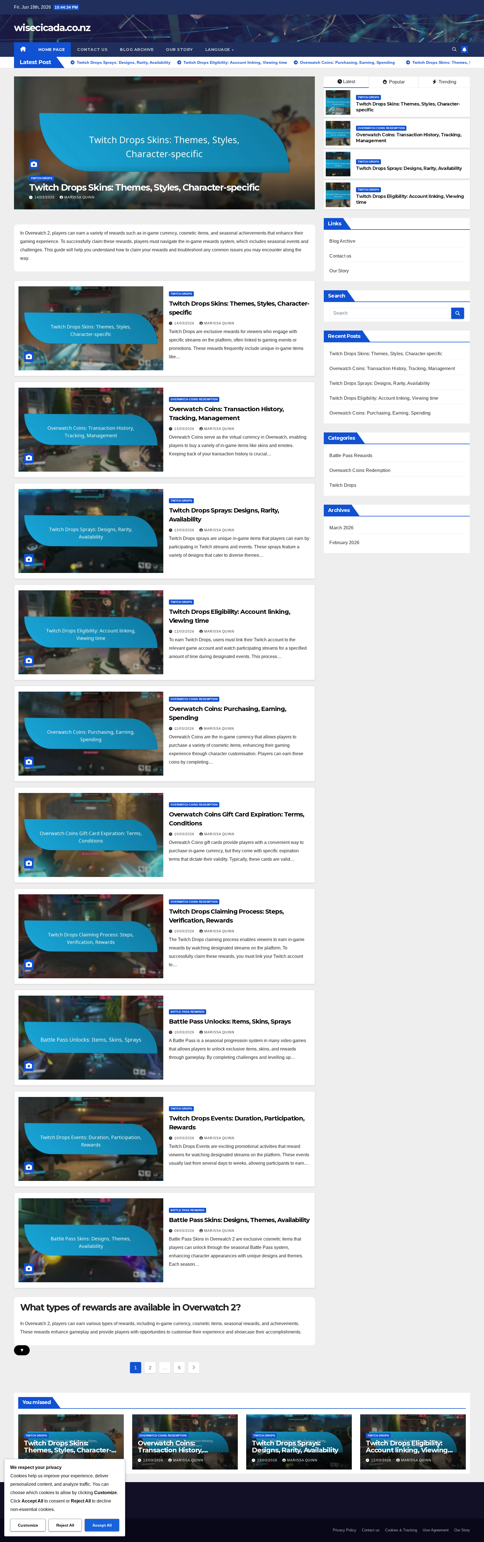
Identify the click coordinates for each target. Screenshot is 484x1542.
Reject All (65, 1525)
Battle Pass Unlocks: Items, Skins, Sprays (230, 1021)
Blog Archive (136, 49)
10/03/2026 (185, 834)
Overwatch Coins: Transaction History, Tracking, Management (159, 187)
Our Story (179, 49)
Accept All (102, 1525)
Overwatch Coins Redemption (54, 178)
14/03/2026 (185, 323)
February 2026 (344, 542)
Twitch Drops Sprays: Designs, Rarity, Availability (409, 168)
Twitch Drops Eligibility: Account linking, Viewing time (383, 398)
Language (218, 49)
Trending (447, 81)
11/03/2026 (184, 729)
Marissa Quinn (79, 197)
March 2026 (341, 527)
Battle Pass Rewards (187, 1011)
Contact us (92, 49)
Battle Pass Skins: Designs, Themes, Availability (239, 1220)
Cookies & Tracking (401, 1530)
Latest (349, 81)
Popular (396, 81)
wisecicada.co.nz (52, 28)
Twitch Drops (368, 97)
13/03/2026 (45, 197)
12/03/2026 (185, 631)
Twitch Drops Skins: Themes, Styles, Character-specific (385, 353)
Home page (51, 49)
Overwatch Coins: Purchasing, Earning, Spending (380, 413)
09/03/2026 (185, 1231)
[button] (454, 49)
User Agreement (436, 1530)
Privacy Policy (344, 1530)
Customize (28, 1525)
